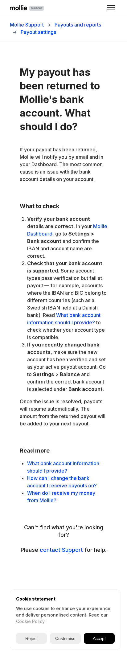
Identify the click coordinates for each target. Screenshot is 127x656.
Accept (99, 638)
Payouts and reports (78, 25)
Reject (31, 638)
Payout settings (38, 32)
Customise (65, 638)
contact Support (61, 550)
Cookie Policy (30, 621)
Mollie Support (27, 25)
